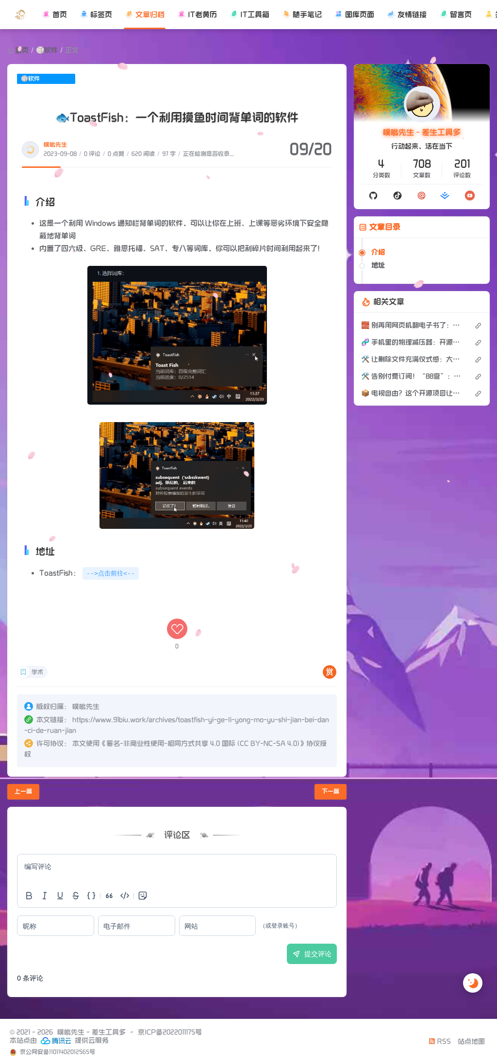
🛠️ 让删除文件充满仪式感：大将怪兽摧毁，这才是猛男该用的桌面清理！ (412, 359)
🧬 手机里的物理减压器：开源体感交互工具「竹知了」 (412, 342)
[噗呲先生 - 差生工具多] (20, 14)
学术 (37, 672)
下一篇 (330, 791)
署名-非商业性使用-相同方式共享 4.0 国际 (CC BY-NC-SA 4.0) (202, 743)
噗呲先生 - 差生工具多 (422, 132)
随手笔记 (307, 14)
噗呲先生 (55, 144)
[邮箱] (421, 195)
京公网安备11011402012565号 (56, 1052)
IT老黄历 (202, 14)
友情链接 (412, 14)
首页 (59, 14)
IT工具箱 (254, 14)
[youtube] (469, 195)
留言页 (461, 14)
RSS (443, 1041)
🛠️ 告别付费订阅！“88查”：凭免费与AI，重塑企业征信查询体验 (412, 376)
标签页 (101, 14)
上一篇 (23, 791)
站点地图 (471, 1041)
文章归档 (150, 14)
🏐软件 (47, 50)
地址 (378, 265)
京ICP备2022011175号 (170, 1032)
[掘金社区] (445, 195)
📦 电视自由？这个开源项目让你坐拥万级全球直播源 (412, 393)
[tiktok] (397, 195)
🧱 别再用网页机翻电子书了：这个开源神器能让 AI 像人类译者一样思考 (412, 325)
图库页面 (359, 14)
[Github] (373, 195)
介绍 (378, 252)
